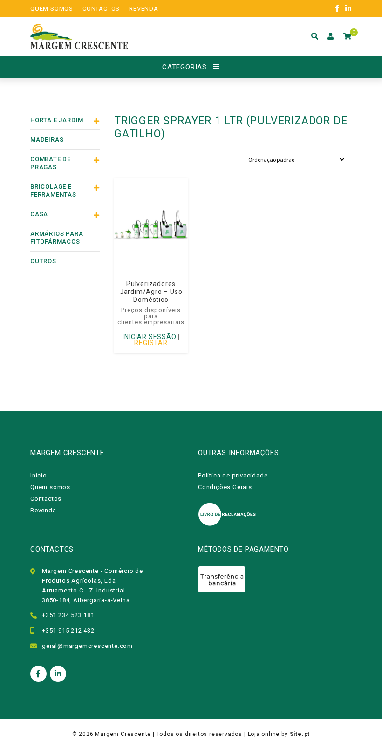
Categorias (184, 67)
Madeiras (46, 139)
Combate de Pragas (50, 163)
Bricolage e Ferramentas (53, 190)
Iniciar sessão (149, 336)
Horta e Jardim (56, 119)
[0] (347, 36)
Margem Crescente (123, 734)
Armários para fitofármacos (56, 237)
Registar (150, 343)
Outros (43, 261)
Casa (39, 214)
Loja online (264, 734)
